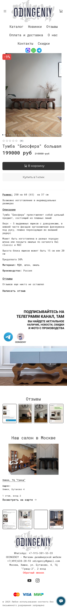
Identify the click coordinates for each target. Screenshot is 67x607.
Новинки (35, 26)
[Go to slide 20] (46, 134)
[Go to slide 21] (48, 134)
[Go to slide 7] (16, 134)
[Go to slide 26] (59, 134)
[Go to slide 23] (52, 134)
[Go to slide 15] (34, 134)
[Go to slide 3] (7, 134)
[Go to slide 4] (9, 134)
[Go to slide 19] (43, 134)
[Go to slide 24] (55, 134)
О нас (53, 35)
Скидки (44, 43)
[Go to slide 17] (39, 134)
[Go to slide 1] (2, 134)
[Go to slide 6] (14, 134)
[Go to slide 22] (50, 134)
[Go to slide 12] (27, 134)
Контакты (25, 43)
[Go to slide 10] (23, 134)
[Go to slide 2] (5, 134)
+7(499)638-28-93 (19, 560)
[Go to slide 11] (25, 134)
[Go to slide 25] (57, 134)
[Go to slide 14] (32, 134)
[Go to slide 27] (61, 134)
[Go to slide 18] (41, 134)
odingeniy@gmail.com (46, 560)
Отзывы (52, 26)
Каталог (16, 26)
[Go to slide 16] (36, 134)
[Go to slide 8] (18, 134)
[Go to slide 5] (11, 134)
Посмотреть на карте (17, 499)
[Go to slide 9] (20, 134)
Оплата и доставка (26, 35)
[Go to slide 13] (30, 134)
